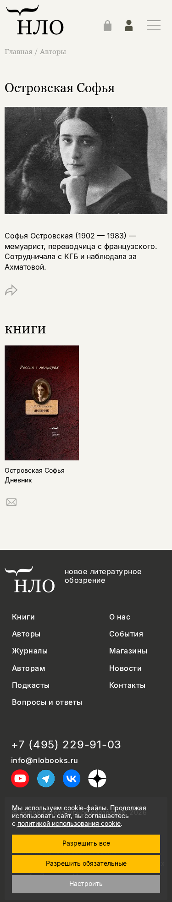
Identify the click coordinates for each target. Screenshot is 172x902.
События (126, 634)
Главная (19, 51)
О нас (119, 617)
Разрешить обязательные (86, 863)
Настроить (86, 883)
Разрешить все (86, 843)
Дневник (18, 480)
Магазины (128, 651)
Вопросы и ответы (47, 702)
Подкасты (31, 685)
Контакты (127, 685)
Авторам (28, 668)
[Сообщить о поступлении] (11, 503)
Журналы (30, 651)
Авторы (53, 51)
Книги (23, 617)
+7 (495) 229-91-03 (66, 744)
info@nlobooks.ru (44, 760)
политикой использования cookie (69, 823)
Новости (125, 668)
